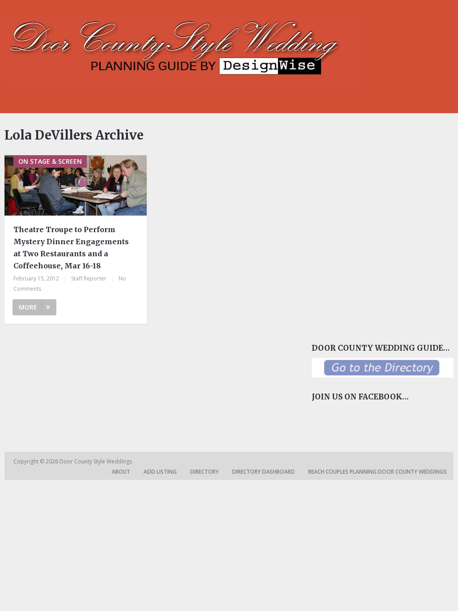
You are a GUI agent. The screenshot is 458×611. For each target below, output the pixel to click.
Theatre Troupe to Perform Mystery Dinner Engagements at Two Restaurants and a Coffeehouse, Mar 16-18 (71, 248)
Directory (204, 471)
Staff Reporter (88, 278)
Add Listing (160, 471)
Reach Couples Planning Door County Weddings (377, 471)
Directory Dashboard (263, 471)
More (28, 307)
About (121, 471)
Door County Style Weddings (96, 461)
